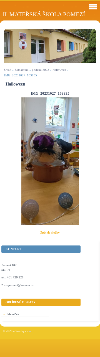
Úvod (7, 69)
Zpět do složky (50, 232)
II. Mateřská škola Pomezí (44, 14)
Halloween (59, 69)
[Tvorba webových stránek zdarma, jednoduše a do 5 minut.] (30, 331)
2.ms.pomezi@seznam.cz (17, 285)
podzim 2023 (40, 69)
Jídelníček (12, 314)
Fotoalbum (22, 69)
